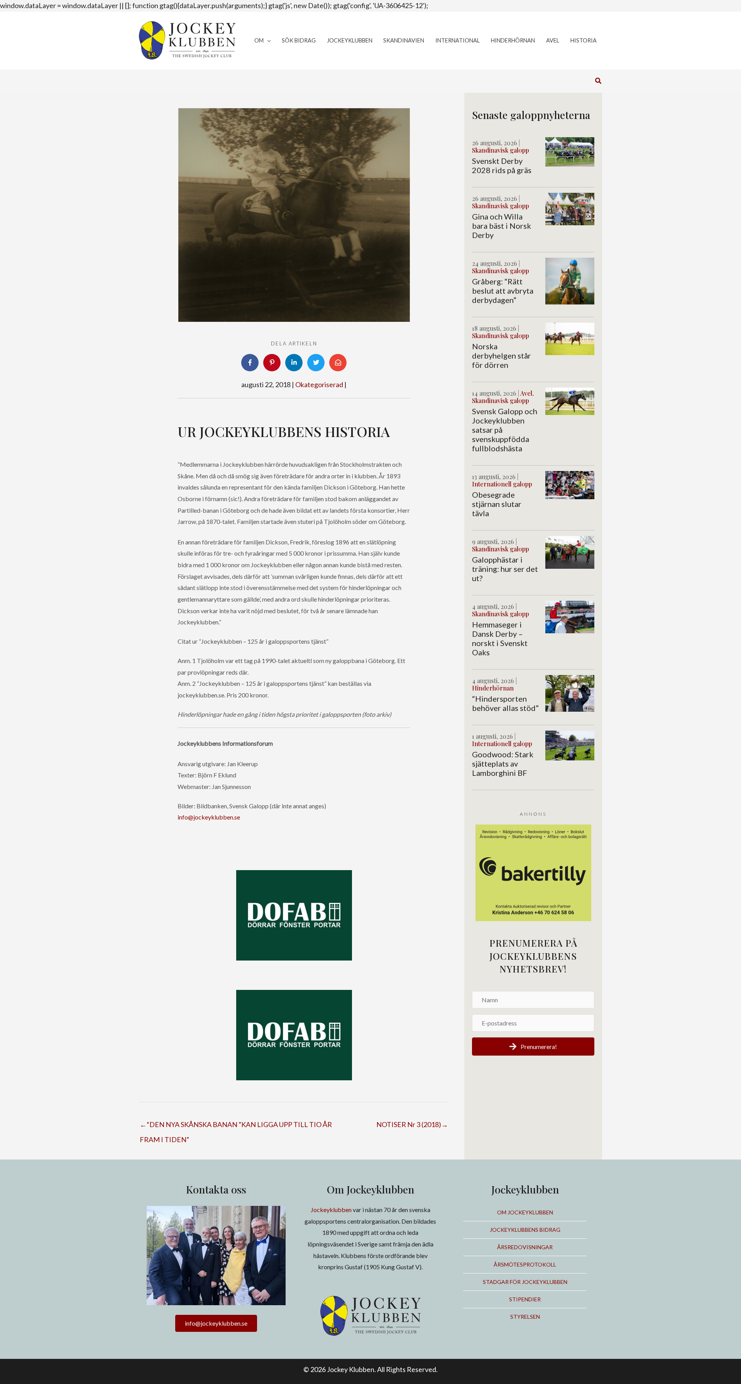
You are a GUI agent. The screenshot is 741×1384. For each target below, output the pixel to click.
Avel (526, 393)
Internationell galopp (502, 484)
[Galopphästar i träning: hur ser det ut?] (569, 551)
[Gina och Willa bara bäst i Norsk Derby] (569, 208)
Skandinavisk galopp (500, 150)
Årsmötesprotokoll (525, 1264)
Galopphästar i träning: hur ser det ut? (505, 569)
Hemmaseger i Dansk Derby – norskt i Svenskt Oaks (500, 638)
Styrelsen (525, 1316)
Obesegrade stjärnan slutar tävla (496, 504)
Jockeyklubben (331, 1209)
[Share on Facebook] (250, 362)
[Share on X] (316, 362)
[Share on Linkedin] (294, 362)
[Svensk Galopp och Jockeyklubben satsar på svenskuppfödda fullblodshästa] (569, 400)
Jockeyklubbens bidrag (525, 1229)
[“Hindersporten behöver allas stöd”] (569, 692)
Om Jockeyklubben (525, 1212)
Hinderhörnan (493, 688)
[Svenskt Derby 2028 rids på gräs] (569, 151)
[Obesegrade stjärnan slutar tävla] (569, 484)
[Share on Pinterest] (272, 362)
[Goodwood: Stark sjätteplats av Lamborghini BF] (569, 744)
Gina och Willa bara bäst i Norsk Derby (501, 226)
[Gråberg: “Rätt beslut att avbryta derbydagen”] (569, 280)
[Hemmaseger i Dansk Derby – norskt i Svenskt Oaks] (569, 616)
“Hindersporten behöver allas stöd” (505, 703)
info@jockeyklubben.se (209, 817)
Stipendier (525, 1299)
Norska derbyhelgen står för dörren (501, 355)
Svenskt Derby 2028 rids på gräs (501, 165)
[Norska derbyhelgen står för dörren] (569, 338)
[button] (267, 40)
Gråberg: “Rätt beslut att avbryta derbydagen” (502, 290)
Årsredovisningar (525, 1247)
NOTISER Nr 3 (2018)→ (412, 1124)
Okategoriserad (319, 384)
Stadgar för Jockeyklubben (525, 1282)
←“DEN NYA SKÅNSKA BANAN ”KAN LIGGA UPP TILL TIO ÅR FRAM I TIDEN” (236, 1126)
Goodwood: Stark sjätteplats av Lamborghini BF (502, 763)
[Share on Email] (338, 362)
